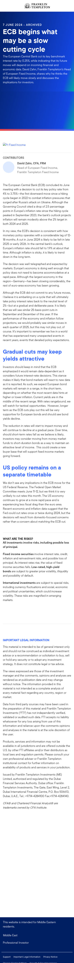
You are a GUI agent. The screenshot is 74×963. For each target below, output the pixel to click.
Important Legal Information (26, 957)
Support (7, 957)
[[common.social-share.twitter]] (17, 610)
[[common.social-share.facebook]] (6, 610)
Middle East (10, 935)
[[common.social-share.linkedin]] (11, 610)
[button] (37, 943)
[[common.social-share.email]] (23, 610)
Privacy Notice (50, 957)
